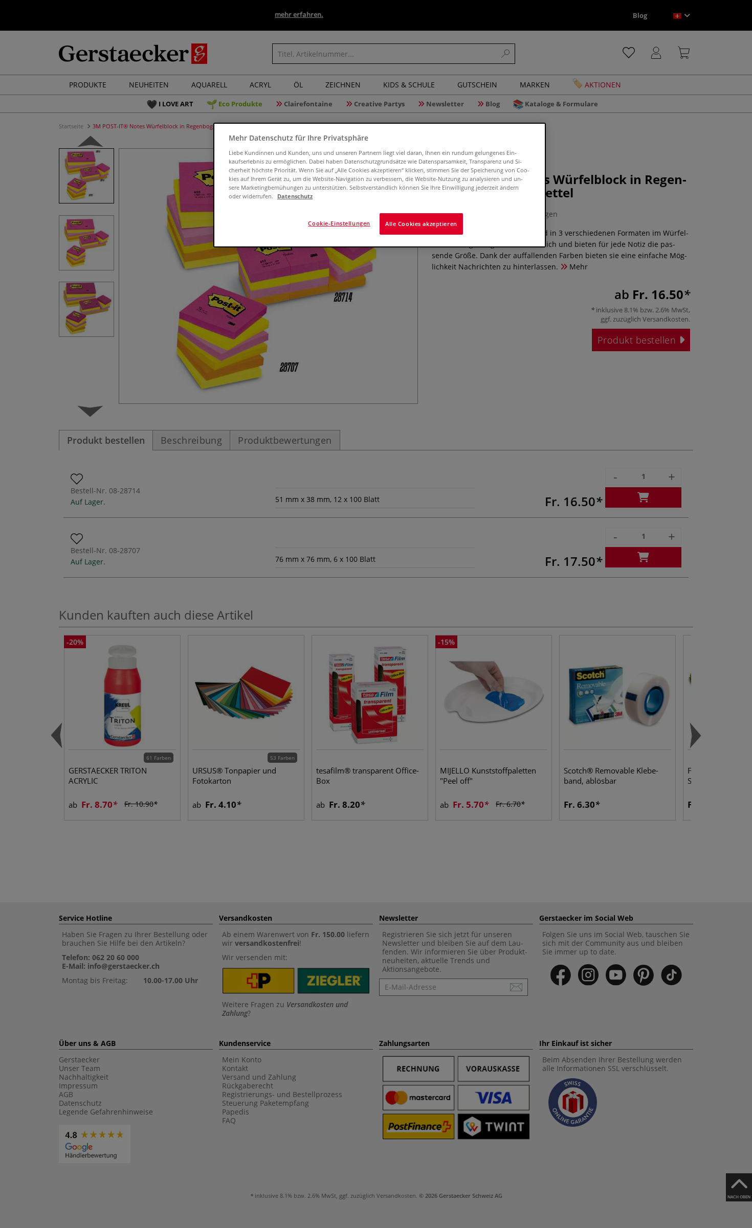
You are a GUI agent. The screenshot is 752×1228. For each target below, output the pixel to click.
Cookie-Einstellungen (339, 223)
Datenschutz (295, 196)
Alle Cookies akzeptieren (421, 224)
